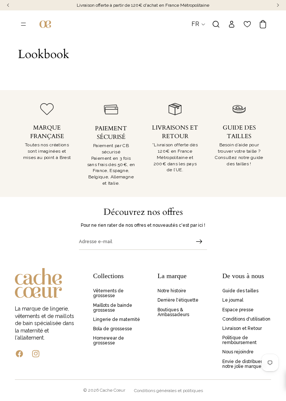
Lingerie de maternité (116, 319)
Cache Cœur (112, 390)
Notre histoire (172, 290)
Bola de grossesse (112, 328)
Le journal (232, 300)
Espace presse (238, 309)
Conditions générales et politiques (168, 390)
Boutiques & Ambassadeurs (173, 312)
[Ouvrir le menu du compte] (231, 24)
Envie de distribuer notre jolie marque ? (243, 364)
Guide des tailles (240, 290)
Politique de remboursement (239, 340)
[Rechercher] (216, 24)
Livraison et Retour (242, 328)
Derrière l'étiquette (178, 300)
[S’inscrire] (199, 241)
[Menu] (23, 24)
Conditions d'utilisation (246, 319)
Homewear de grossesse (108, 340)
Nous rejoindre (238, 352)
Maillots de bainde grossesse (112, 308)
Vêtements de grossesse (108, 293)
